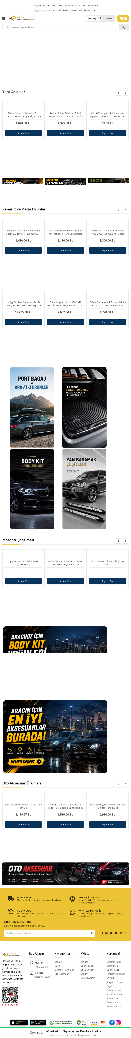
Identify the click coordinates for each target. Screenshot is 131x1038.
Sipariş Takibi (50, 5)
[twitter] (111, 933)
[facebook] (102, 933)
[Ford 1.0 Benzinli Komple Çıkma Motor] (107, 572)
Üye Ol (109, 18)
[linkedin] (125, 933)
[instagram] (106, 933)
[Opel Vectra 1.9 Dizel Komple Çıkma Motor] (23, 572)
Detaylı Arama (90, 5)
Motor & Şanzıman (64, 969)
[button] (125, 93)
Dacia (57, 965)
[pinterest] (121, 933)
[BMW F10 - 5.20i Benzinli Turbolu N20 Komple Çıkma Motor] (65, 572)
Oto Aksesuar (61, 973)
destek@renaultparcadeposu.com (78, 10)
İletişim (37, 5)
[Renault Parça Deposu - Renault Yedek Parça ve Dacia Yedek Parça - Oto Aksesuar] (24, 18)
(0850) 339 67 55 (46, 10)
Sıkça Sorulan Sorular (70, 5)
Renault (58, 961)
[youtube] (116, 933)
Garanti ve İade (114, 990)
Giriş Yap (92, 18)
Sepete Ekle (23, 133)
